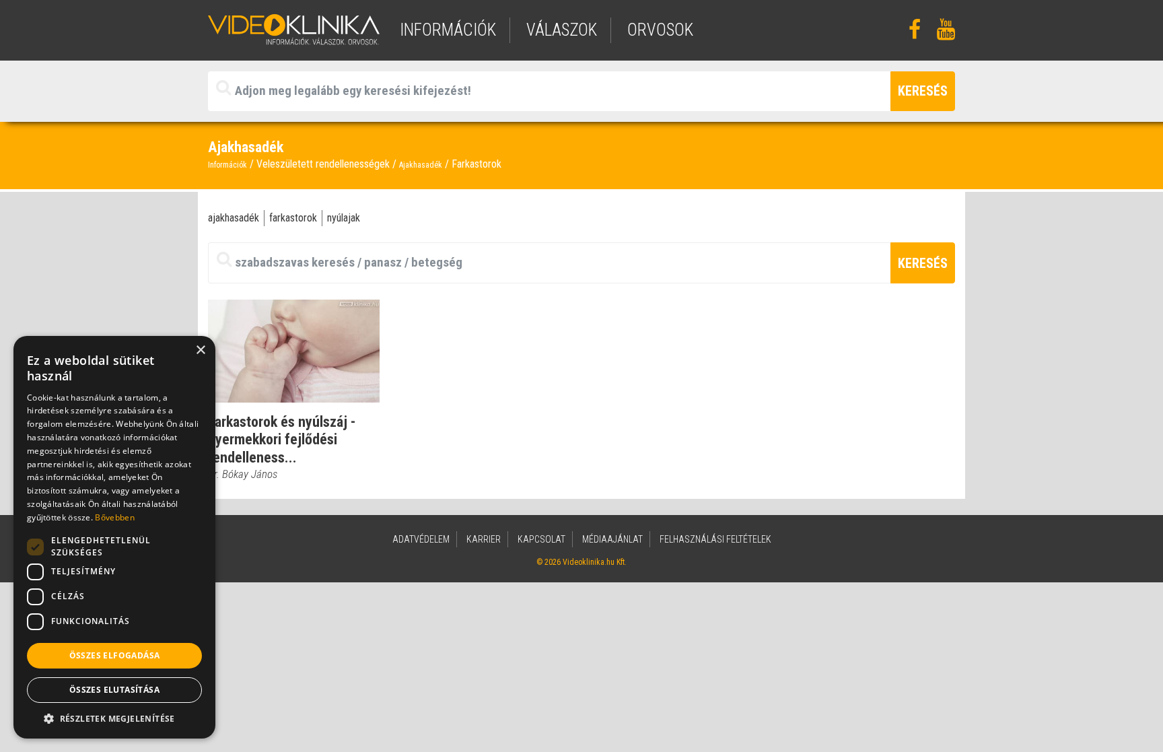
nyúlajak (343, 217)
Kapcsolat (541, 539)
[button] (114, 718)
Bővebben (114, 517)
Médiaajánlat (612, 539)
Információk (227, 165)
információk (448, 30)
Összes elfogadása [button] (114, 655)
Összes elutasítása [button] (114, 689)
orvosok (660, 30)
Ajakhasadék (420, 165)
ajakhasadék (233, 217)
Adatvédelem (421, 539)
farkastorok (293, 217)
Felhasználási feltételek (715, 539)
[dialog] (114, 537)
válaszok (561, 30)
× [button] (200, 350)
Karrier (483, 539)
